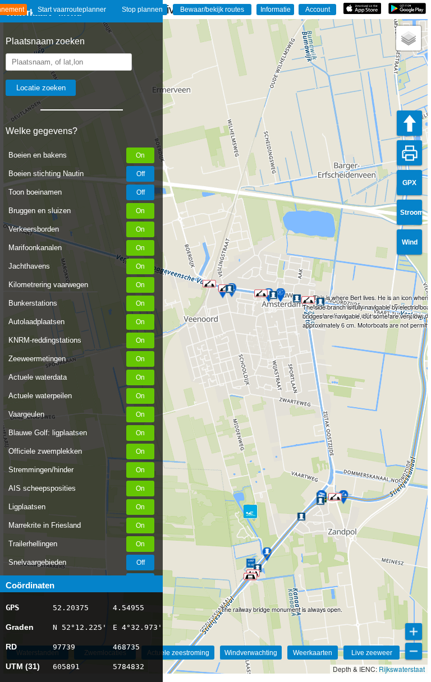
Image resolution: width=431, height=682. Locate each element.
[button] (335, 497)
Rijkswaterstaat (402, 669)
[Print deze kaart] (409, 152)
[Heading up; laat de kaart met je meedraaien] (409, 123)
